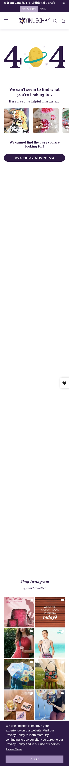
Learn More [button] (14, 749)
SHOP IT (19, 612)
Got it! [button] (34, 759)
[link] (19, 612)
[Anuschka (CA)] (34, 21)
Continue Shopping (34, 157)
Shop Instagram (34, 581)
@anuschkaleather (34, 588)
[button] (55, 21)
